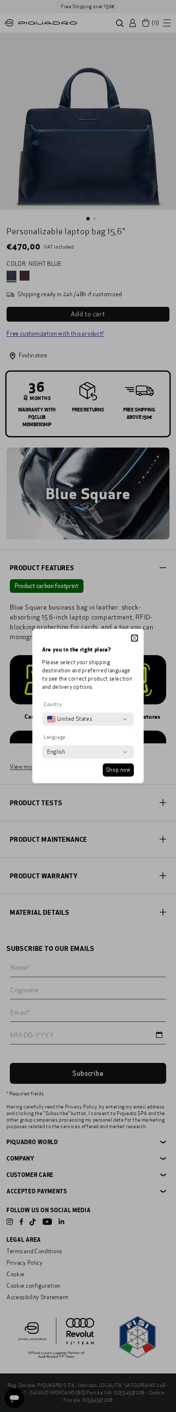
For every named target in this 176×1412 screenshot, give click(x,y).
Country (53, 704)
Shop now (118, 770)
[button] (134, 638)
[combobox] (69, 719)
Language (54, 737)
